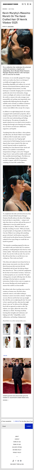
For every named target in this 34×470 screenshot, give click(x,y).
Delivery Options (17, 447)
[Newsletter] (23, 4)
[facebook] (16, 461)
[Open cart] (28, 4)
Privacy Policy (17, 452)
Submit (29, 426)
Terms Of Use (17, 441)
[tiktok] (13, 461)
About (17, 436)
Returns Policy (17, 449)
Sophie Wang (11, 26)
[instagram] (21, 461)
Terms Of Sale (17, 444)
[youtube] (18, 461)
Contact (17, 439)
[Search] (25, 4)
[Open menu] (30, 4)
